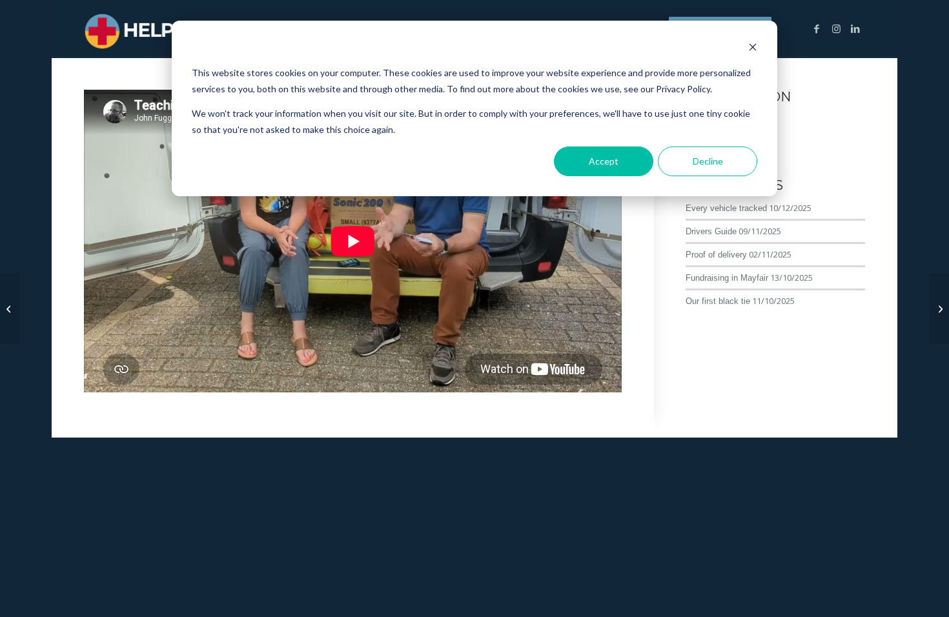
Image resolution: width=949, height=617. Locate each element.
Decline (708, 161)
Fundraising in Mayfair (727, 278)
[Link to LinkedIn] (855, 28)
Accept (603, 161)
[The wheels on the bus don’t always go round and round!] (939, 308)
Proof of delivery (716, 254)
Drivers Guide (711, 231)
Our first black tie (718, 301)
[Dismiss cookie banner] (752, 49)
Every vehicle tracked (726, 208)
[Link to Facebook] (816, 28)
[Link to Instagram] (836, 28)
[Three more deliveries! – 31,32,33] (10, 308)
